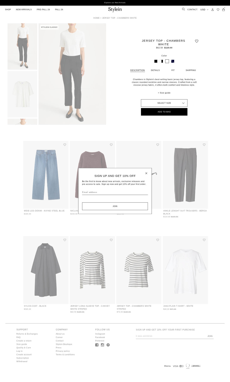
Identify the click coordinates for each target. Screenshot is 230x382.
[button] (218, 9)
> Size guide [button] (164, 93)
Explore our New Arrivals (114, 2)
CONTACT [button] (192, 9)
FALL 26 (59, 9)
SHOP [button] (8, 9)
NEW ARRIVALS (24, 9)
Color (164, 56)
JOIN (115, 206)
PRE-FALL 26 (43, 9)
